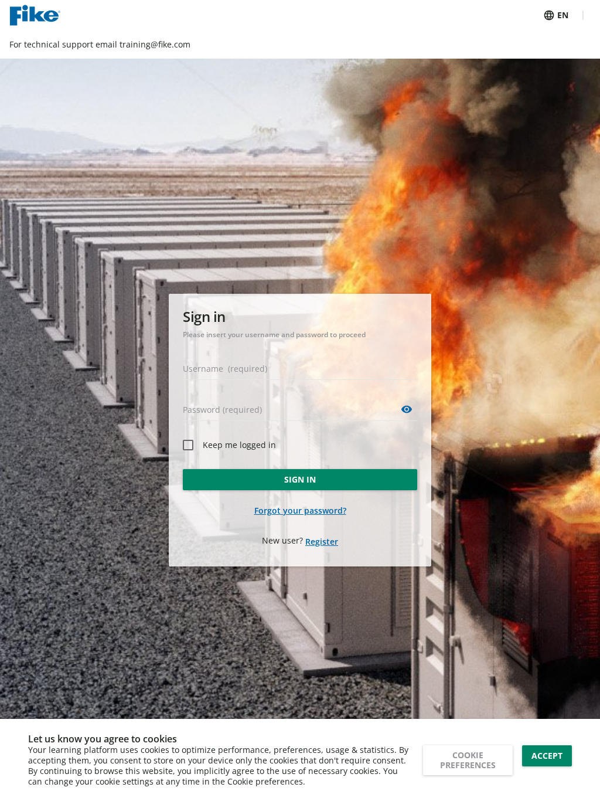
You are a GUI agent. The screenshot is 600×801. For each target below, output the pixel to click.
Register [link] (321, 541)
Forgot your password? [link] (300, 510)
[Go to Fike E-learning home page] (34, 15)
